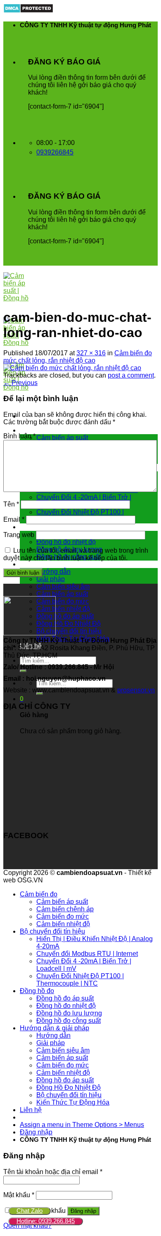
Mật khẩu (18, 1194)
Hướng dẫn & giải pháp (54, 564)
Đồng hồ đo (37, 526)
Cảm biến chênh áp (65, 909)
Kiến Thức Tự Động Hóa (72, 1102)
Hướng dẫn (53, 571)
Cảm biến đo (38, 430)
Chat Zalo (30, 1210)
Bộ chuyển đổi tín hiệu (69, 631)
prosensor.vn (136, 690)
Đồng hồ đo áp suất (65, 616)
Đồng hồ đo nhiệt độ (66, 541)
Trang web (18, 534)
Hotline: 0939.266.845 (46, 1220)
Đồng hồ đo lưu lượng (69, 1013)
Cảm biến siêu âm (63, 586)
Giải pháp (50, 578)
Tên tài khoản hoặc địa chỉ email (52, 1171)
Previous (20, 382)
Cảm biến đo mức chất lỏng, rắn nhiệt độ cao (77, 356)
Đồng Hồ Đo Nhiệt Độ (68, 623)
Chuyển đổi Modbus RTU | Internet (87, 953)
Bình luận (19, 436)
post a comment (131, 375)
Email (13, 519)
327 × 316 (91, 353)
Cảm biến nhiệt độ (63, 608)
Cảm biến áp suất (62, 437)
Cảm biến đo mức (62, 601)
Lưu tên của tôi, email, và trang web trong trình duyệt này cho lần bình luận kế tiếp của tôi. (75, 554)
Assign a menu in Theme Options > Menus (82, 1124)
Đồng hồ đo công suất (68, 1020)
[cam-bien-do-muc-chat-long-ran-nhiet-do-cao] (72, 367)
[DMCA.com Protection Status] (28, 10)
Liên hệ (31, 1109)
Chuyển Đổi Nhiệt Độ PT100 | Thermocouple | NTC (80, 979)
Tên (11, 504)
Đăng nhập (83, 1211)
